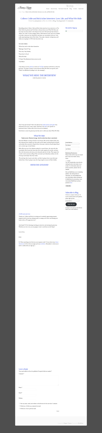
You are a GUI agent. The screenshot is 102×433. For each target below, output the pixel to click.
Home (47, 8)
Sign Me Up (71, 204)
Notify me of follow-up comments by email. (31, 406)
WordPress (80, 423)
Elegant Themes (67, 423)
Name (20, 387)
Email (20, 393)
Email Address (68, 142)
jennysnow (38, 21)
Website (21, 398)
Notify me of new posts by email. (28, 408)
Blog (71, 8)
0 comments (69, 21)
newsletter (42, 244)
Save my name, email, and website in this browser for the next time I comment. (39, 403)
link (45, 126)
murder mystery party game (48, 124)
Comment (21, 374)
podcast (31, 66)
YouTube (41, 66)
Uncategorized (60, 21)
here (71, 182)
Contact (75, 8)
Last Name (68, 148)
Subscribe (81, 8)
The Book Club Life (63, 8)
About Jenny (54, 8)
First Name (68, 145)
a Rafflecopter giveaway (24, 214)
